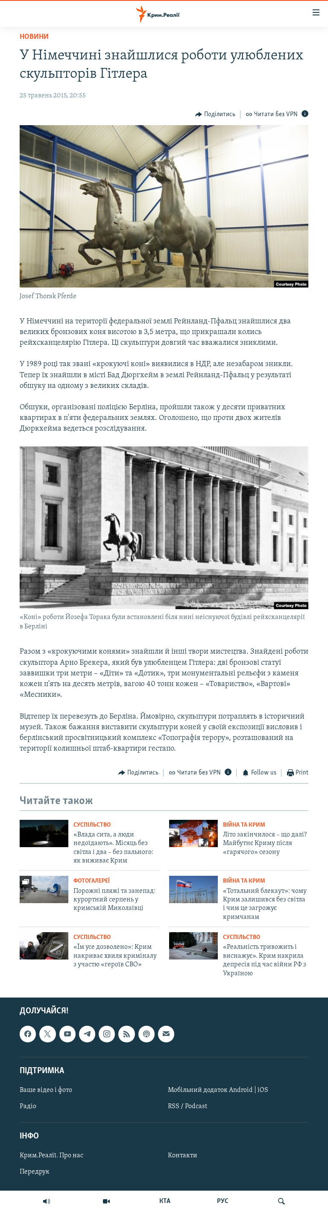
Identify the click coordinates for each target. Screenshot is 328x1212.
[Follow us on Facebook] (28, 1034)
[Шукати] (281, 1201)
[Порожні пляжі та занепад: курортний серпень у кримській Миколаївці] (44, 889)
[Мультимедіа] (106, 1201)
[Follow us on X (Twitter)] (47, 1034)
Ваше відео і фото (46, 1090)
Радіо (28, 1106)
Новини (34, 37)
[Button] (215, 114)
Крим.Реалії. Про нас (51, 1155)
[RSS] (126, 1034)
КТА (164, 1201)
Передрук (35, 1171)
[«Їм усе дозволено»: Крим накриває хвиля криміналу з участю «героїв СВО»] (44, 946)
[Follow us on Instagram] (107, 1034)
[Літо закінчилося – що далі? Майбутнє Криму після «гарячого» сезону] (193, 833)
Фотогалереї (91, 881)
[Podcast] (146, 1034)
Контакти (182, 1155)
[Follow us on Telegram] (87, 1034)
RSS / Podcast (187, 1106)
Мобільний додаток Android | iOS (218, 1090)
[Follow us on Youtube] (67, 1034)
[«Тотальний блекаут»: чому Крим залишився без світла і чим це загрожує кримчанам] (193, 889)
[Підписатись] (166, 1034)
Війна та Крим (244, 825)
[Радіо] (46, 1201)
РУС (222, 1201)
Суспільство (92, 825)
